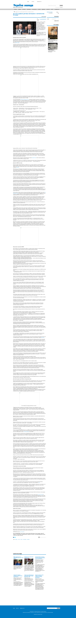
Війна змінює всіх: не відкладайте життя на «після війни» (18, 558)
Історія (39, 9)
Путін (19, 539)
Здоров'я (43, 9)
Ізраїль (16, 539)
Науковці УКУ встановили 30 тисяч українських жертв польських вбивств (40, 558)
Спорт (52, 9)
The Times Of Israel (26, 431)
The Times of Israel (40, 494)
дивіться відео (17, 42)
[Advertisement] (29, 546)
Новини (19, 9)
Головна (15, 9)
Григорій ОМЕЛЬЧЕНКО (43, 19)
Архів (28, 1)
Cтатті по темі (17, 553)
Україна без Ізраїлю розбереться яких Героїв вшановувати (18, 576)
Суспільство (34, 9)
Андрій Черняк (34, 157)
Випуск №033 (49, 12)
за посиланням (22, 531)
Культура (48, 9)
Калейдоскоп (57, 9)
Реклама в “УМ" (39, 1)
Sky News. (17, 167)
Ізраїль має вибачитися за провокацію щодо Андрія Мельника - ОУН (29, 576)
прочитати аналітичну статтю (24, 99)
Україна (28, 539)
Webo (41, 614)
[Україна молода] (23, 5)
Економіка (29, 9)
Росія (22, 539)
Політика (23, 9)
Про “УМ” (33, 1)
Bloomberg (42, 337)
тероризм (25, 539)
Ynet (39, 482)
